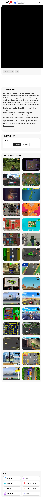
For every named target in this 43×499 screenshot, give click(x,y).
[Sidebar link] (3, 3)
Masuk (25, 144)
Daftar (17, 144)
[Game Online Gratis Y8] (9, 2)
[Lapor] (17, 71)
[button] (8, 126)
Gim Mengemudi (14, 129)
